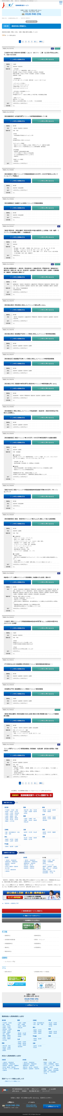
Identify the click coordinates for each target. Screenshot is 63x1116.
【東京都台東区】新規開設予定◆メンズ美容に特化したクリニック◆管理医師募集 (30, 334)
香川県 (49, 832)
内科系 (6, 857)
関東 (24, 807)
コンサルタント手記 (10, 961)
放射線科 (50, 866)
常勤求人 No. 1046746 (8, 379)
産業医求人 (7, 935)
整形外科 (33, 863)
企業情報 (43, 1089)
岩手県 (11, 839)
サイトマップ (45, 1091)
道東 (6, 833)
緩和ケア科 (52, 871)
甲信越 (6, 844)
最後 (40, 41)
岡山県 (25, 837)
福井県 (25, 832)
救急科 (44, 860)
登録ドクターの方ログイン (32, 915)
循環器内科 (8, 861)
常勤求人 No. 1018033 (8, 264)
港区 (17, 810)
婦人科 (31, 864)
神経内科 (13, 863)
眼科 (53, 860)
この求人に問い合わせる (46, 59)
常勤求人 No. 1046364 (8, 514)
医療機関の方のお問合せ (32, 920)
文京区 (16, 814)
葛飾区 (6, 821)
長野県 (6, 846)
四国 (43, 829)
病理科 (49, 869)
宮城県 (16, 839)
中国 (24, 835)
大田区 (11, 813)
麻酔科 (44, 866)
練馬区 (11, 818)
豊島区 (11, 816)
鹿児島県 (45, 820)
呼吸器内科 (14, 861)
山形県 (11, 841)
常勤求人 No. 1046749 (8, 301)
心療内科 (7, 871)
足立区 (16, 819)
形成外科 (26, 866)
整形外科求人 (8, 951)
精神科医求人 (37, 935)
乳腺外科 (32, 866)
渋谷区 (11, 811)
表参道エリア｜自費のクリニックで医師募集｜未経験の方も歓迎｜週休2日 (27, 577)
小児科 (49, 860)
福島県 (16, 841)
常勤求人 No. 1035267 (8, 226)
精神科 (55, 866)
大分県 (49, 818)
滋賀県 (35, 820)
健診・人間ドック (47, 868)
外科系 (25, 857)
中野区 (6, 814)
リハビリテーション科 (48, 864)
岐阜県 (54, 810)
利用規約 (24, 1091)
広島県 (30, 837)
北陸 (24, 829)
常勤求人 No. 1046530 (8, 684)
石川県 (30, 832)
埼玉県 (35, 810)
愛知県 (44, 810)
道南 (10, 833)
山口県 (30, 839)
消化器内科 (13, 860)
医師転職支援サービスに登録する (32, 911)
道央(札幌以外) (12, 832)
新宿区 (6, 811)
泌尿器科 (26, 868)
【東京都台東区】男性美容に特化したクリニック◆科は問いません (25, 305)
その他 (51, 872)
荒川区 (11, 819)
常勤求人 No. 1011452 (8, 48)
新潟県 (11, 846)
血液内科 (7, 863)
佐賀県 (49, 817)
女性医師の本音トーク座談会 (41, 971)
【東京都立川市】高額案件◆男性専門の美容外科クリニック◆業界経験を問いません (30, 383)
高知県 (44, 833)
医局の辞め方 (8, 971)
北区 (16, 816)
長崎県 (54, 817)
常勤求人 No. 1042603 (8, 744)
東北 (6, 836)
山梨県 (16, 846)
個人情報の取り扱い (34, 1091)
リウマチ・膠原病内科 (10, 869)
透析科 (44, 863)
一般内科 (7, 860)
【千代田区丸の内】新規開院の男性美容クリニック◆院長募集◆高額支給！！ (28, 664)
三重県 (44, 811)
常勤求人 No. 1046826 (8, 199)
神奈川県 (26, 810)
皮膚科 (44, 861)
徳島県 (44, 832)
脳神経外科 (26, 863)
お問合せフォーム (32, 1005)
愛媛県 (54, 832)
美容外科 (32, 868)
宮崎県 (54, 818)
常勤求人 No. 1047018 (8, 112)
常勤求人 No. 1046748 (8, 329)
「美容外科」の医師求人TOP (11, 903)
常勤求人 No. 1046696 (8, 433)
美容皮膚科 (45, 871)
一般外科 (26, 860)
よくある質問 (52, 1089)
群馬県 (25, 813)
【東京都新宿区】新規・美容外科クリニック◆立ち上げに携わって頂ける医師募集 (29, 519)
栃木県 (35, 811)
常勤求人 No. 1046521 (8, 709)
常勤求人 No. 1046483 (8, 406)
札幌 (6, 832)
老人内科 (7, 868)
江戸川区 (12, 821)
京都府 (25, 820)
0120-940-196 (33, 14)
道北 (18, 832)
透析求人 (7, 947)
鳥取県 (35, 837)
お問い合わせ (15, 1091)
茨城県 (30, 811)
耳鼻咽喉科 (50, 861)
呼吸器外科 (34, 861)
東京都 (6, 807)
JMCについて (35, 1089)
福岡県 (44, 817)
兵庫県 (30, 818)
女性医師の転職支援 (10, 939)
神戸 (35, 818)
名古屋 (49, 810)
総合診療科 (45, 872)
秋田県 (6, 841)
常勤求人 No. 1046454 (8, 617)
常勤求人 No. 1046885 (8, 170)
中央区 (12, 810)
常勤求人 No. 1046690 (8, 485)
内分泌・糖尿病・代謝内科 (11, 866)
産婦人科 (26, 864)
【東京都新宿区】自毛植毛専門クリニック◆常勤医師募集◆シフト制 (25, 116)
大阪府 (25, 818)
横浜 (31, 810)
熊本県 (44, 818)
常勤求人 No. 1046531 (8, 660)
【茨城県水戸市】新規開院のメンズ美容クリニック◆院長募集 (23, 689)
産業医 (44, 869)
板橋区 (6, 818)
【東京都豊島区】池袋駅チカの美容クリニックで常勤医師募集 (23, 203)
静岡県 (49, 811)
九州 (43, 814)
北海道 (6, 829)
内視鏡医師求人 (9, 943)
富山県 (35, 832)
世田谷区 (17, 813)
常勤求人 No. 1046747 (8, 354)
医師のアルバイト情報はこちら (12, 1081)
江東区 (6, 819)
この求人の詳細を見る (18, 59)
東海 (43, 807)
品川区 (16, 811)
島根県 (25, 839)
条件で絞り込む (32, 21)
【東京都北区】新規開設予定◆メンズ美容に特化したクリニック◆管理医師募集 (29, 358)
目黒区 (6, 813)
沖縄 (43, 836)
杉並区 (11, 814)
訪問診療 (55, 868)
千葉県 (25, 811)
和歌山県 (26, 822)
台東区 (6, 816)
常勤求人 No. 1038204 (8, 573)
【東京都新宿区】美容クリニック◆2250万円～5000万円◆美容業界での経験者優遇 (30, 437)
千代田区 (7, 810)
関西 (24, 816)
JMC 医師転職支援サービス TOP (20, 1089)
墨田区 (16, 818)
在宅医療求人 (37, 947)
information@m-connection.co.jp (31, 1105)
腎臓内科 (7, 864)
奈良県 (30, 820)
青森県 (6, 839)
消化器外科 (32, 860)
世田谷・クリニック (39, 939)
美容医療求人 (37, 943)
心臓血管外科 (27, 861)
